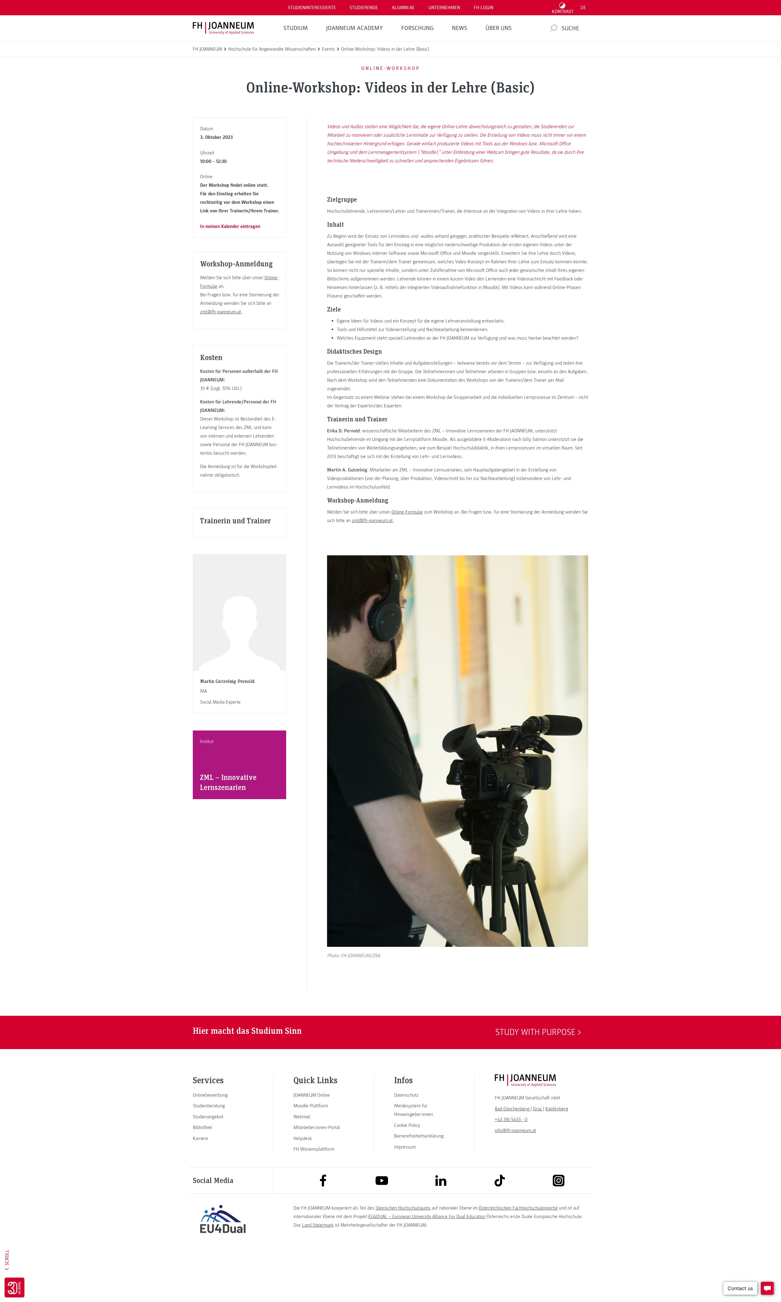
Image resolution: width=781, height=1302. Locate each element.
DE (583, 8)
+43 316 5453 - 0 (511, 1119)
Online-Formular (407, 512)
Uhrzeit (207, 153)
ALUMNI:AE (403, 8)
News (459, 28)
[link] (223, 1095)
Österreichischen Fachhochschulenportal (518, 1208)
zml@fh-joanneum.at (220, 312)
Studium (295, 28)
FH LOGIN (483, 8)
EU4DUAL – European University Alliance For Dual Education (426, 1217)
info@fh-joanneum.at (515, 1130)
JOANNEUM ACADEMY (354, 28)
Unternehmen (444, 8)
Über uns (498, 28)
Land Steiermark (317, 1225)
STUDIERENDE (364, 8)
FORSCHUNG (417, 28)
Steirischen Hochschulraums (403, 1208)
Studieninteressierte (312, 8)
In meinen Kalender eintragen (230, 226)
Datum (206, 129)
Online (206, 177)
